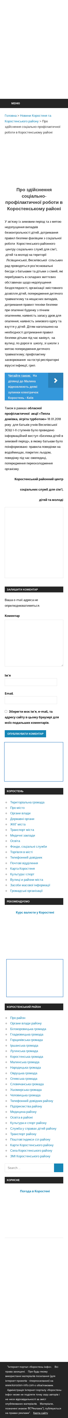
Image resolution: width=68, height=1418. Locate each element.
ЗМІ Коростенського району (30, 1156)
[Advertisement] (34, 58)
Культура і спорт (22, 874)
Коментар (12, 616)
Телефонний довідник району (31, 1101)
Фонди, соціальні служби (28, 846)
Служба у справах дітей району (33, 1128)
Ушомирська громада (26, 1090)
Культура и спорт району (28, 1123)
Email (9, 693)
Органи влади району (26, 1023)
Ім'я (8, 675)
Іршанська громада (24, 1045)
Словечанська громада (27, 1084)
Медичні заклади (22, 835)
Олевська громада (23, 1078)
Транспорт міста (22, 830)
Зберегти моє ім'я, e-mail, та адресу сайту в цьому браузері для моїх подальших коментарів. (32, 717)
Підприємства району (26, 1106)
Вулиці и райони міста (26, 880)
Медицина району (23, 1112)
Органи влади (20, 813)
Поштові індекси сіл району (30, 1139)
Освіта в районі (21, 1117)
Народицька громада (25, 1067)
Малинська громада (24, 1062)
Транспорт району (23, 1134)
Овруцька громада (23, 1073)
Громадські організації (26, 891)
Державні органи (22, 819)
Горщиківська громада (26, 1040)
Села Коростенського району (31, 1150)
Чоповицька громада (25, 1095)
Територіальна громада (27, 802)
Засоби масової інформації (30, 885)
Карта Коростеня (22, 868)
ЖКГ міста (18, 824)
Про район (17, 1018)
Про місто (17, 808)
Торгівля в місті (21, 852)
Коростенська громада (26, 1056)
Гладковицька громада (26, 1034)
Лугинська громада (24, 1051)
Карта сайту (40, 1412)
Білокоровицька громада (28, 1029)
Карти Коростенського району (32, 1145)
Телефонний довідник (26, 857)
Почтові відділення (24, 863)
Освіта (15, 841)
